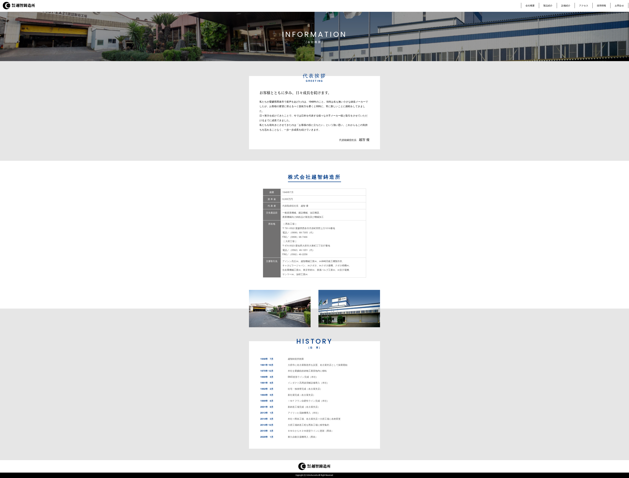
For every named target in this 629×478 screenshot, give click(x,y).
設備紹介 (565, 5)
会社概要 (530, 5)
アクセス (583, 5)
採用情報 (601, 5)
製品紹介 (548, 5)
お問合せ (619, 5)
